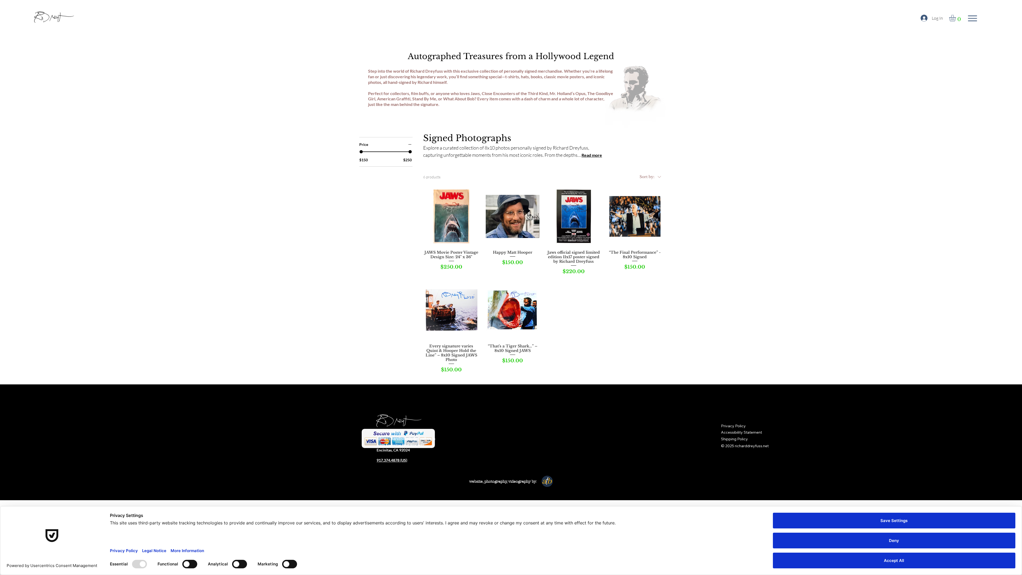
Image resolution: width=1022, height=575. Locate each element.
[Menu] (972, 18)
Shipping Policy (734, 439)
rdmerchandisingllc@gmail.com (406, 438)
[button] (956, 18)
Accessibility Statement (741, 432)
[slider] (361, 152)
